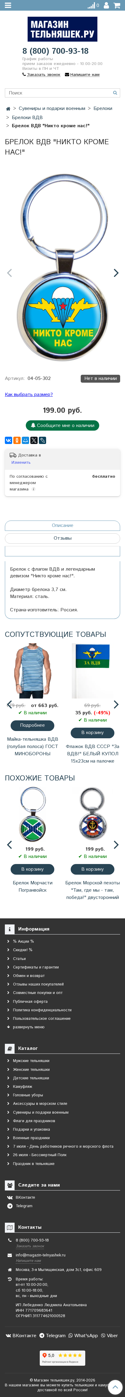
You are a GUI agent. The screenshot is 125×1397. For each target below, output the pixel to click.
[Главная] (8, 109)
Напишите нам (28, 1260)
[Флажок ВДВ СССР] (92, 670)
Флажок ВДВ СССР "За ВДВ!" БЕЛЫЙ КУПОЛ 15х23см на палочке (92, 754)
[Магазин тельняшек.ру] (62, 28)
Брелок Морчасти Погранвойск (32, 887)
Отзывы (63, 538)
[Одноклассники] (17, 440)
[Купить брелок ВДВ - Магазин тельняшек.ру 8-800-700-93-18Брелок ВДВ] (62, 267)
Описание (62, 525)
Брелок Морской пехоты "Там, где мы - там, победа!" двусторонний (92, 890)
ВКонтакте (23, 1335)
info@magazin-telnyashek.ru (41, 1255)
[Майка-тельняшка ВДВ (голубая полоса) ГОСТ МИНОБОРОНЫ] (32, 670)
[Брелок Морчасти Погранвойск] (32, 814)
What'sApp (85, 1335)
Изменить (21, 462)
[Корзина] (116, 5)
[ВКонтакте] (8, 440)
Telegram (55, 1335)
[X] (34, 440)
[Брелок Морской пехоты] (92, 814)
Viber (111, 1335)
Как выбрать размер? (29, 394)
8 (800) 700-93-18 (55, 51)
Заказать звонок (30, 1246)
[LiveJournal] (42, 440)
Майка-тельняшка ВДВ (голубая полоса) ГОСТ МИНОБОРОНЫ (32, 746)
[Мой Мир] (25, 440)
